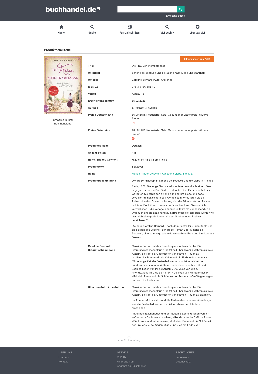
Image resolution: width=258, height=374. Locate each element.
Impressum (182, 357)
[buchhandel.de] (73, 10)
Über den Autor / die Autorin (106, 287)
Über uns (64, 357)
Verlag (92, 93)
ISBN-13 (93, 86)
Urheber (93, 79)
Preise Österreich (99, 130)
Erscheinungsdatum (101, 100)
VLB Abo (122, 357)
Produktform (96, 166)
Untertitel (94, 72)
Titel (91, 65)
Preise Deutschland (100, 114)
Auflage (93, 107)
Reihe (91, 173)
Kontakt (63, 361)
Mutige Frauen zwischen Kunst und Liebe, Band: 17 (163, 173)
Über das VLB (125, 361)
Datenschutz (183, 361)
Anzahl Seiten (97, 152)
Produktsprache (98, 145)
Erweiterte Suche (175, 15)
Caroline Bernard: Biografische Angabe (101, 248)
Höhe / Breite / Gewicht (102, 159)
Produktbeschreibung (102, 180)
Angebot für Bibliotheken (131, 365)
